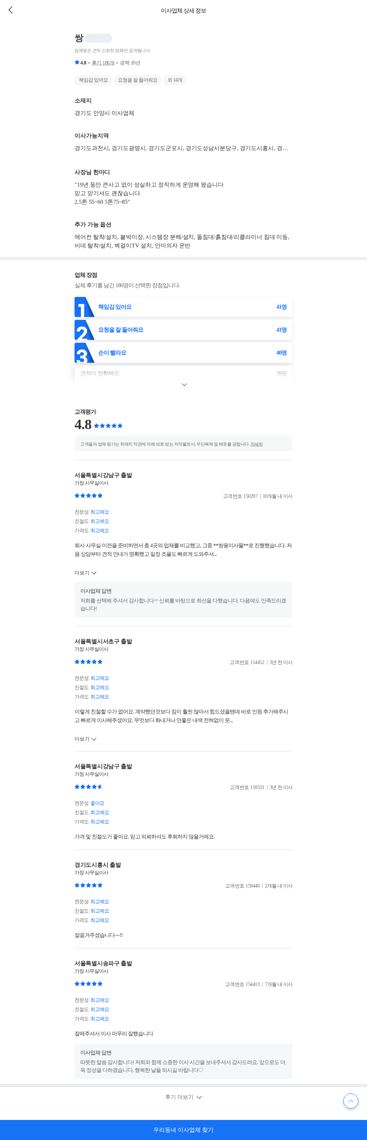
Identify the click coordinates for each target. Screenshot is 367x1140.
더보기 (82, 573)
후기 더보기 (180, 1097)
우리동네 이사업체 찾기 (183, 1130)
